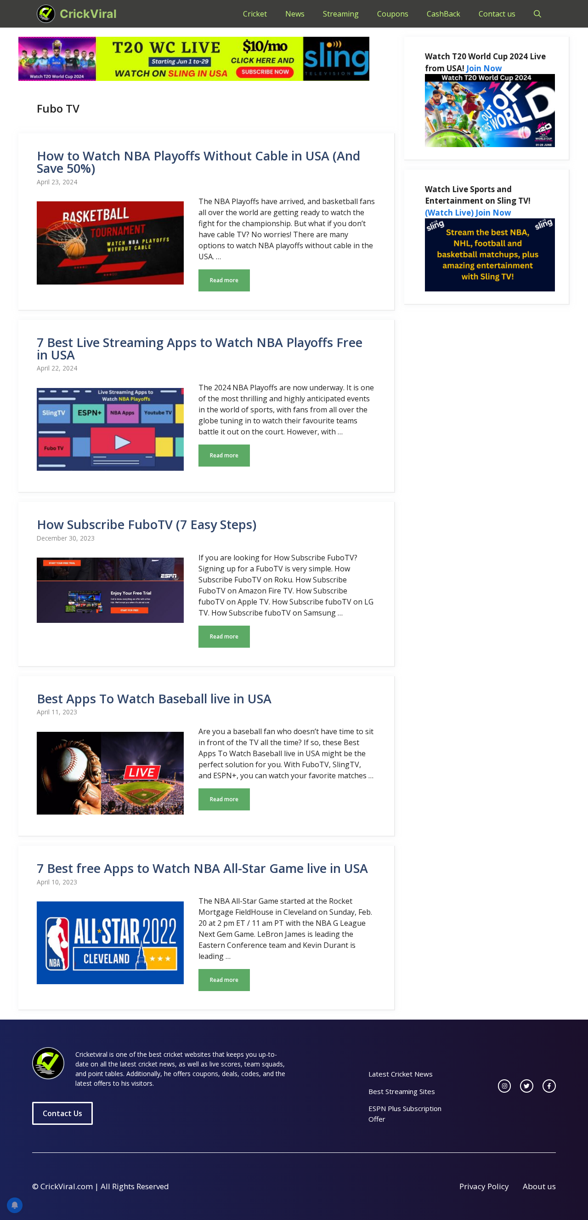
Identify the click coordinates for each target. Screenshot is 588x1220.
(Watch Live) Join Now (468, 212)
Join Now (484, 68)
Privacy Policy (484, 1186)
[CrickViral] (46, 14)
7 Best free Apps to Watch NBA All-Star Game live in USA (202, 868)
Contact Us (62, 1113)
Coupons (392, 14)
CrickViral (88, 14)
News (295, 14)
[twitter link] (526, 1086)
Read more (224, 280)
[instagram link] (504, 1086)
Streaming (341, 14)
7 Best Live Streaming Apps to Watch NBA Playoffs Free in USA (199, 348)
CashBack (443, 14)
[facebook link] (549, 1086)
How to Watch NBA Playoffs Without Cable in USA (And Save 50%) (198, 162)
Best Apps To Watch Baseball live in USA (154, 698)
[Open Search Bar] (537, 14)
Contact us (497, 14)
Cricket (255, 14)
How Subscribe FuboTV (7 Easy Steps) (146, 524)
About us (539, 1186)
